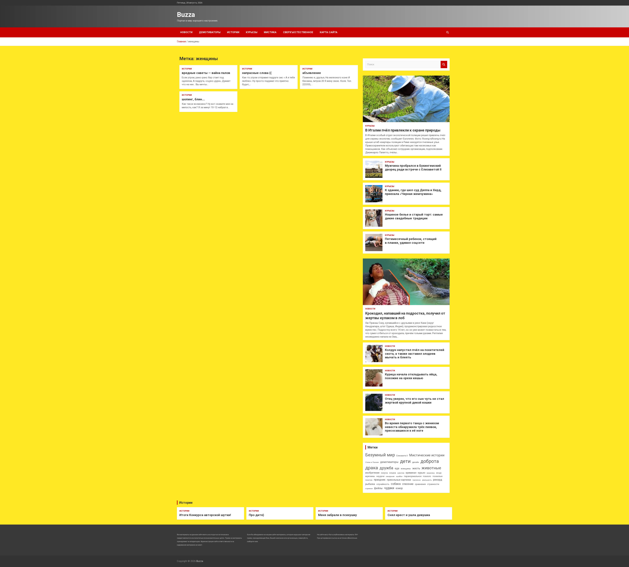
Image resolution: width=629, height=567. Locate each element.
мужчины (370, 476)
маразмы (431, 473)
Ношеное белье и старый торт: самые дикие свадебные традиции (414, 216)
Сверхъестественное (298, 32)
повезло (427, 476)
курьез (421, 472)
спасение (407, 484)
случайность (382, 484)
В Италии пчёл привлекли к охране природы (402, 130)
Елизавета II (402, 456)
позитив (368, 480)
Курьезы (251, 32)
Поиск (444, 64)
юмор (399, 488)
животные (431, 468)
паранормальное (412, 476)
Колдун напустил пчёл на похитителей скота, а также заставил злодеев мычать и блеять (414, 353)
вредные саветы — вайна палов (206, 73)
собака (396, 484)
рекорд (437, 479)
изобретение (372, 472)
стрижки (369, 488)
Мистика (270, 32)
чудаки (389, 488)
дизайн (415, 462)
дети (405, 461)
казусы (384, 473)
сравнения (420, 484)
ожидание (390, 476)
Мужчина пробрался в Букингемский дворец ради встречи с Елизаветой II (413, 167)
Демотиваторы (209, 32)
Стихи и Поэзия (372, 462)
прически (416, 480)
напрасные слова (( (257, 73)
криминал (411, 472)
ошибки (399, 476)
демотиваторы (389, 462)
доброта (429, 461)
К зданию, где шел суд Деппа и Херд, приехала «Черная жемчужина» (413, 192)
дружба (386, 468)
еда (397, 468)
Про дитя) (256, 515)
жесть (416, 468)
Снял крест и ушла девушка (409, 515)
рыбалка (370, 484)
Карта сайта (328, 32)
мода (438, 473)
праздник (379, 479)
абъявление (311, 73)
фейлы (378, 488)
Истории (233, 32)
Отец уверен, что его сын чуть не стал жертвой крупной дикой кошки (414, 400)
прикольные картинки (399, 479)
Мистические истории (426, 455)
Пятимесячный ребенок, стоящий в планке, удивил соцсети (411, 241)
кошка (392, 473)
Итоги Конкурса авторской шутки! (205, 515)
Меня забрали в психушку (337, 515)
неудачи (380, 476)
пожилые (437, 476)
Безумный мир (380, 454)
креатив (400, 473)
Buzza (186, 15)
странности (433, 484)
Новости (186, 32)
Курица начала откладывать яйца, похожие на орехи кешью (411, 376)
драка (371, 467)
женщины (406, 468)
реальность (427, 480)
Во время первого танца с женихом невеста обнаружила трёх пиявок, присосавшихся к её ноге (412, 427)
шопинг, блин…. (193, 99)
